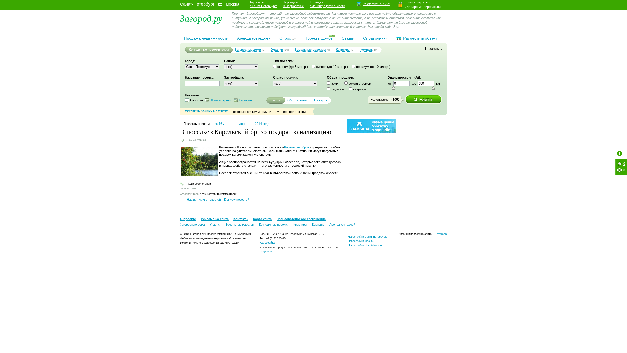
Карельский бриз (296, 147)
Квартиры (343, 49)
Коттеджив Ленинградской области (327, 4)
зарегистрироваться (426, 7)
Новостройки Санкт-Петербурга (367, 236)
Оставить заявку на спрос (206, 111)
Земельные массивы (310, 49)
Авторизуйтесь (189, 193)
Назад (191, 199)
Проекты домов (318, 38)
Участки (277, 49)
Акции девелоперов (199, 183)
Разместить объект (376, 4)
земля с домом (360, 83)
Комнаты (366, 49)
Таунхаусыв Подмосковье (293, 4)
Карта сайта (262, 219)
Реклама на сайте (215, 219)
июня (242, 124)
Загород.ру (201, 18)
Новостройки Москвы (361, 241)
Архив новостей (210, 199)
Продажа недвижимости (206, 38)
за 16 (218, 124)
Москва (232, 4)
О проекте (188, 219)
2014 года (262, 124)
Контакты (240, 219)
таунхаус (338, 89)
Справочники (375, 38)
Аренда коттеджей (254, 38)
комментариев (197, 140)
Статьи (348, 38)
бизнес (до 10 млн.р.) (332, 67)
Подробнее (266, 251)
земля (335, 83)
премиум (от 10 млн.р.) (373, 67)
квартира (359, 89)
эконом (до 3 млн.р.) (292, 67)
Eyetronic (441, 233)
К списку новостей (236, 199)
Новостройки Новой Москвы (365, 245)
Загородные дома (248, 49)
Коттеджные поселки (204, 49)
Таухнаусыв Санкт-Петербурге (263, 4)
